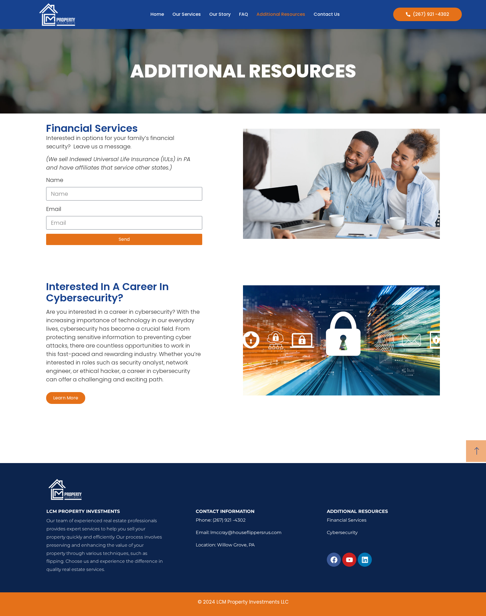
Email (53, 209)
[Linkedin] (365, 560)
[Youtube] (349, 560)
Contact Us (327, 14)
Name (54, 180)
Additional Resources (280, 14)
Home (157, 14)
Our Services (186, 14)
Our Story (220, 14)
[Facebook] (334, 560)
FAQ (243, 14)
